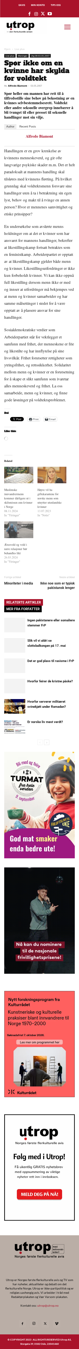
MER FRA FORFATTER (23, 609)
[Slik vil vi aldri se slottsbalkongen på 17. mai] (14, 645)
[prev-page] (40, 742)
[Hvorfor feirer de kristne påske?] (14, 686)
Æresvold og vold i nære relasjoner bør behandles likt (15, 549)
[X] (45, 1324)
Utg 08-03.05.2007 (40, 55)
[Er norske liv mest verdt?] (14, 726)
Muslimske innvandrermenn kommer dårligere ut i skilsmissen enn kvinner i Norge (18, 498)
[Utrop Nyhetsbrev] (39, 1219)
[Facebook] (22, 1324)
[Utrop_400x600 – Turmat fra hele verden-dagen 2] (39, 857)
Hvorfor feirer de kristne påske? (50, 681)
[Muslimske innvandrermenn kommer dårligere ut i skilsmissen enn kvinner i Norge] (18, 475)
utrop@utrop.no (48, 1305)
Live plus (20, 49)
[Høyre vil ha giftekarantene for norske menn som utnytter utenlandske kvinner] (52, 475)
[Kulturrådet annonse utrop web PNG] (39, 1096)
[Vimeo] (56, 1324)
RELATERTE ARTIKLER (23, 602)
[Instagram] (34, 1323)
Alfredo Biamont (17, 85)
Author (10, 126)
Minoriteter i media (18, 583)
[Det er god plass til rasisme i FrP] (14, 665)
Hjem (7, 49)
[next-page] (46, 742)
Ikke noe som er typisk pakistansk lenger (57, 585)
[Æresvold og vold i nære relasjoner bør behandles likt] (18, 529)
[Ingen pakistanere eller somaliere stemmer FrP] (14, 625)
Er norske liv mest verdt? (45, 722)
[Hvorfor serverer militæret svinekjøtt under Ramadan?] (14, 706)
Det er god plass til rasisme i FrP (50, 661)
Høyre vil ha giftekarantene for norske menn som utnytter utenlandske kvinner (49, 498)
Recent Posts (27, 126)
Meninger (22, 55)
